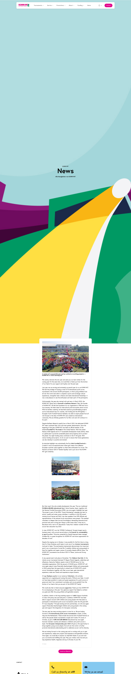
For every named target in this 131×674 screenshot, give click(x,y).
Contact (108, 5)
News (89, 5)
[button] (39, 5)
